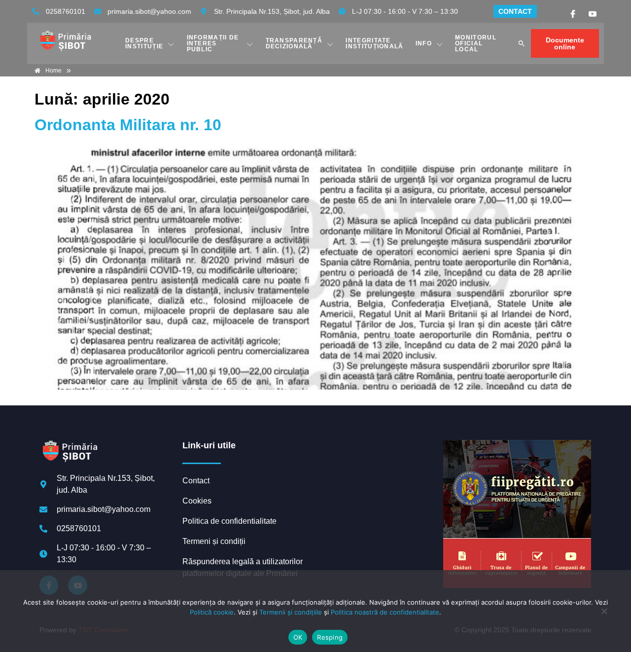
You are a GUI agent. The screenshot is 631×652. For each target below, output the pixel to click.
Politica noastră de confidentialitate (385, 612)
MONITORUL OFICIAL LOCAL (475, 43)
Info (424, 43)
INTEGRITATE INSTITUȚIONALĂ (374, 43)
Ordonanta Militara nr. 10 (128, 125)
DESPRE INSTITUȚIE (144, 43)
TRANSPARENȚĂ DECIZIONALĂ (294, 43)
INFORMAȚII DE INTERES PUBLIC (213, 43)
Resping (330, 637)
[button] (521, 43)
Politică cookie (212, 612)
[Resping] (604, 616)
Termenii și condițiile (290, 612)
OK (298, 637)
